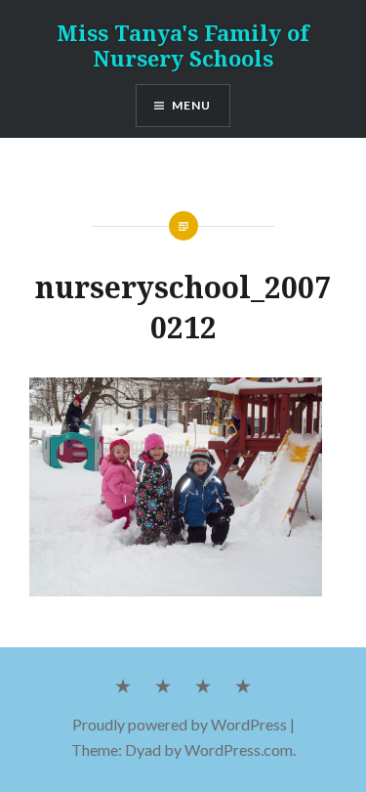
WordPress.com (238, 749)
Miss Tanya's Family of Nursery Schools (183, 45)
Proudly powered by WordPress (179, 724)
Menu (192, 105)
